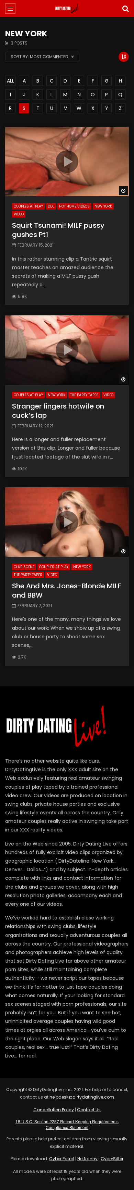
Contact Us (89, 1110)
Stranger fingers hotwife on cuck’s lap (58, 410)
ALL (10, 80)
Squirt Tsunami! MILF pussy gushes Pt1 (58, 230)
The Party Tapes (84, 395)
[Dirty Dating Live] (67, 8)
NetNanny (87, 1159)
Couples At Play (28, 206)
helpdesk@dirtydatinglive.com (81, 1097)
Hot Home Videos (74, 206)
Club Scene (24, 566)
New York (103, 206)
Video (19, 214)
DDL (51, 206)
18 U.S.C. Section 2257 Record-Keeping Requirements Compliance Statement (67, 1124)
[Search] (125, 8)
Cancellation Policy (53, 1110)
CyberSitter (112, 1159)
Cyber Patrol (61, 1159)
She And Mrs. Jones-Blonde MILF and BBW (66, 590)
